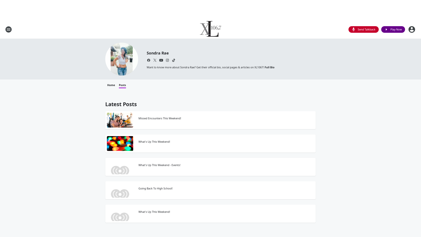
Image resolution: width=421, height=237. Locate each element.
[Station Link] (210, 29)
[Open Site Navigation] (8, 29)
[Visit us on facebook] (149, 60)
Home (111, 85)
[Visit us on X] (155, 60)
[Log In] (412, 29)
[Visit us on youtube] (161, 60)
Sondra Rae (158, 53)
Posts (122, 85)
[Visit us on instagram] (167, 60)
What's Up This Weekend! (154, 142)
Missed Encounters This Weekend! (159, 118)
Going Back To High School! (155, 188)
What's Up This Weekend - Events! (159, 165)
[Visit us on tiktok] (174, 60)
